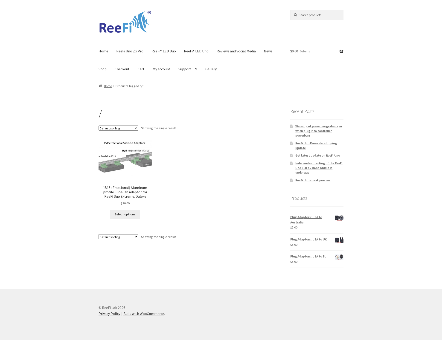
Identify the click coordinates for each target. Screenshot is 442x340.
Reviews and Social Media (236, 51)
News (268, 51)
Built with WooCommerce (143, 313)
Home (103, 51)
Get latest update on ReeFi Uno (317, 155)
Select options (125, 214)
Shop (103, 69)
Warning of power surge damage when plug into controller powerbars (318, 130)
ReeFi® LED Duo (163, 51)
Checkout (122, 69)
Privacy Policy (109, 313)
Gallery (211, 69)
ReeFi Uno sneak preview (312, 180)
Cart (141, 69)
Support (184, 69)
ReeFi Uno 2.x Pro (129, 51)
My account (161, 69)
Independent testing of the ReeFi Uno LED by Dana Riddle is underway (319, 167)
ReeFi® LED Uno (196, 51)
